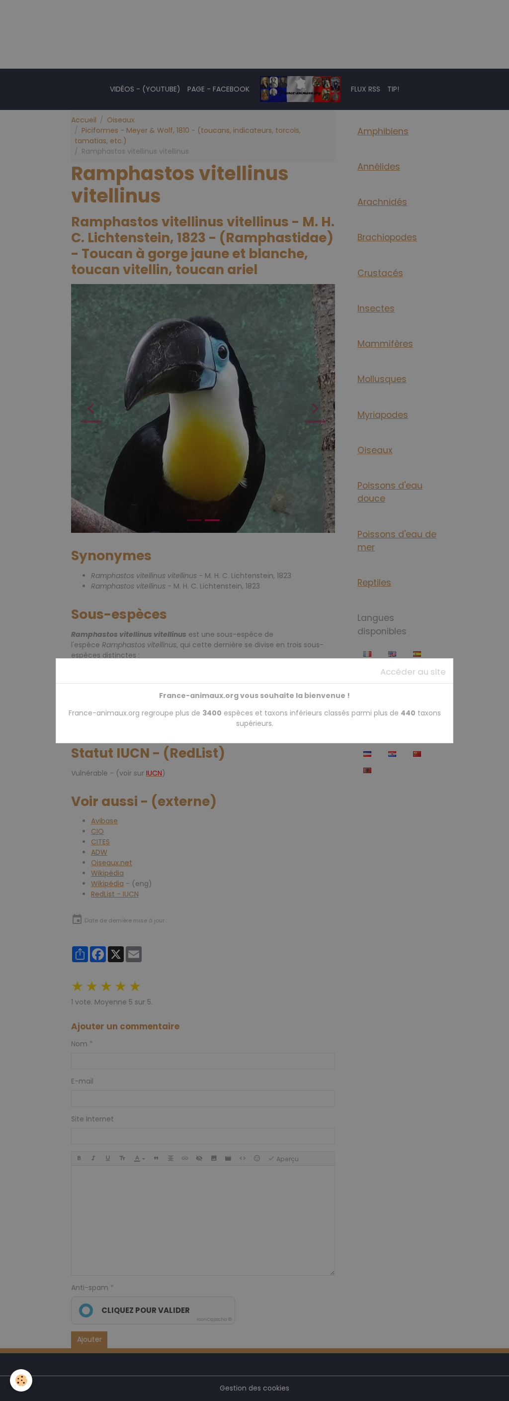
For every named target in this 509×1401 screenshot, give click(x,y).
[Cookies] (21, 1380)
